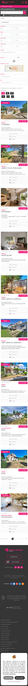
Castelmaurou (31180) (6, 644)
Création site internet (17, 607)
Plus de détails (14, 133)
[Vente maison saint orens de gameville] (14, 284)
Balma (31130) (4, 650)
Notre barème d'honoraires (17, 576)
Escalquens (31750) (6, 631)
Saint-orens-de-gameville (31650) (9, 622)
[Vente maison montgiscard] (14, 241)
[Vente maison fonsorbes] (14, 110)
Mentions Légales (7, 575)
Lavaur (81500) (5, 628)
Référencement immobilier (17, 608)
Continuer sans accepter (14, 681)
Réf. (1, 80)
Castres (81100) (5, 639)
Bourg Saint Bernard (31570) (8, 648)
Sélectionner (14, 136)
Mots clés (2, 74)
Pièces (2, 32)
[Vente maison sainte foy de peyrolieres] (14, 153)
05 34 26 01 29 (14, 556)
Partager (13, 139)
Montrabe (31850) (5, 620)
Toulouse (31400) (5, 646)
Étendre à (2, 57)
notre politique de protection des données (14, 673)
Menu (25, 2)
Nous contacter (15, 561)
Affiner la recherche (22, 2)
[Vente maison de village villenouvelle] (14, 502)
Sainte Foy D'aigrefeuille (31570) (9, 642)
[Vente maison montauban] (14, 197)
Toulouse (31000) (5, 635)
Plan (24, 576)
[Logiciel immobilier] (9, 607)
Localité (2, 49)
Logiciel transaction (16, 606)
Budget (2, 26)
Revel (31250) (4, 626)
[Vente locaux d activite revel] (14, 415)
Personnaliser (8, 678)
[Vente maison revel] (14, 372)
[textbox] (14, 52)
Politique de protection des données (18, 575)
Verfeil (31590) (4, 637)
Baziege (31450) (5, 652)
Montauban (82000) (6, 624)
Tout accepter (20, 678)
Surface (3, 38)
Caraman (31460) (5, 633)
